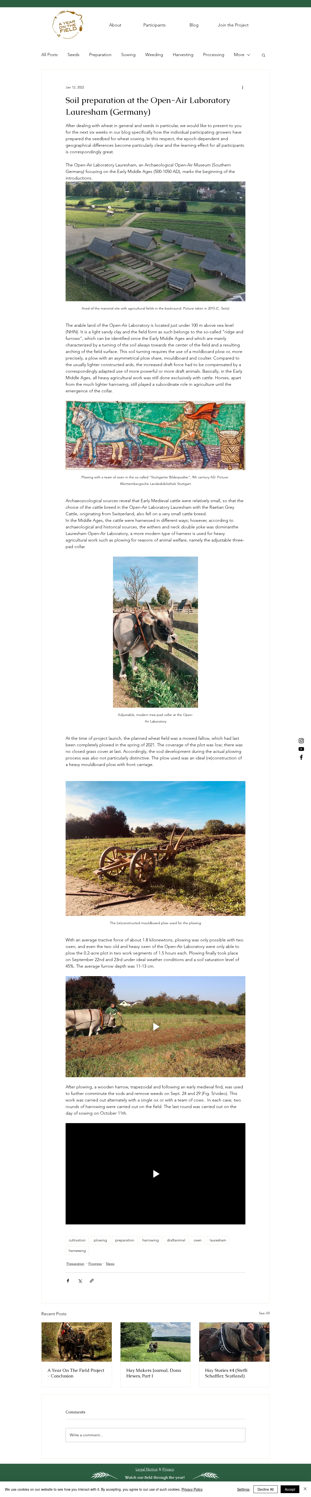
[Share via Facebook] (68, 1280)
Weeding (154, 54)
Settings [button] (243, 1489)
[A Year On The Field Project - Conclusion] (77, 1342)
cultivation (77, 1240)
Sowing (128, 54)
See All (264, 1313)
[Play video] (155, 1026)
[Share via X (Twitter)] (80, 1280)
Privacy (168, 1469)
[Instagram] (301, 740)
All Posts (49, 54)
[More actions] (242, 87)
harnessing (77, 1250)
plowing (100, 1240)
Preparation (100, 54)
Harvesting (183, 54)
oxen (197, 1240)
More (239, 54)
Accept (290, 1489)
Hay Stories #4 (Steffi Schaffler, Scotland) (226, 1373)
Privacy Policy (192, 1489)
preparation (124, 1240)
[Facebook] (301, 757)
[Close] (305, 1489)
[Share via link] (91, 1280)
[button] (263, 55)
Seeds (73, 54)
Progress (95, 1263)
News (110, 1263)
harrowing (150, 1240)
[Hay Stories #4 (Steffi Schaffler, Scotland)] (234, 1342)
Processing (213, 54)
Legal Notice (147, 1469)
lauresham (218, 1240)
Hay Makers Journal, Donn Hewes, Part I (153, 1373)
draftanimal (176, 1240)
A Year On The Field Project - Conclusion (75, 1373)
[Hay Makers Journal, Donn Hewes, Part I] (156, 1342)
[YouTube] (301, 749)
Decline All (266, 1489)
